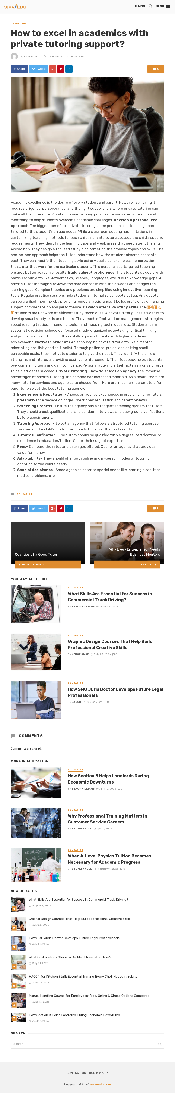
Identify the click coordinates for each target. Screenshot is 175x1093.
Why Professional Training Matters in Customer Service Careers (107, 819)
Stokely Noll (82, 828)
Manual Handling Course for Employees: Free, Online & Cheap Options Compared (89, 996)
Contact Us (76, 1073)
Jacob (76, 701)
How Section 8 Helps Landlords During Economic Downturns (108, 778)
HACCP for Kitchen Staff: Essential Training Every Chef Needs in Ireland (83, 976)
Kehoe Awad (32, 56)
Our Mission (99, 1073)
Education (18, 23)
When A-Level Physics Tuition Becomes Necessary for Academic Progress (109, 859)
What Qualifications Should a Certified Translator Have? (70, 957)
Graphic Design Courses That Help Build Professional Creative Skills (110, 644)
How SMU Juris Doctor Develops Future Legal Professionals (115, 692)
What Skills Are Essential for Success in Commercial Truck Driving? (110, 596)
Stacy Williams (83, 606)
